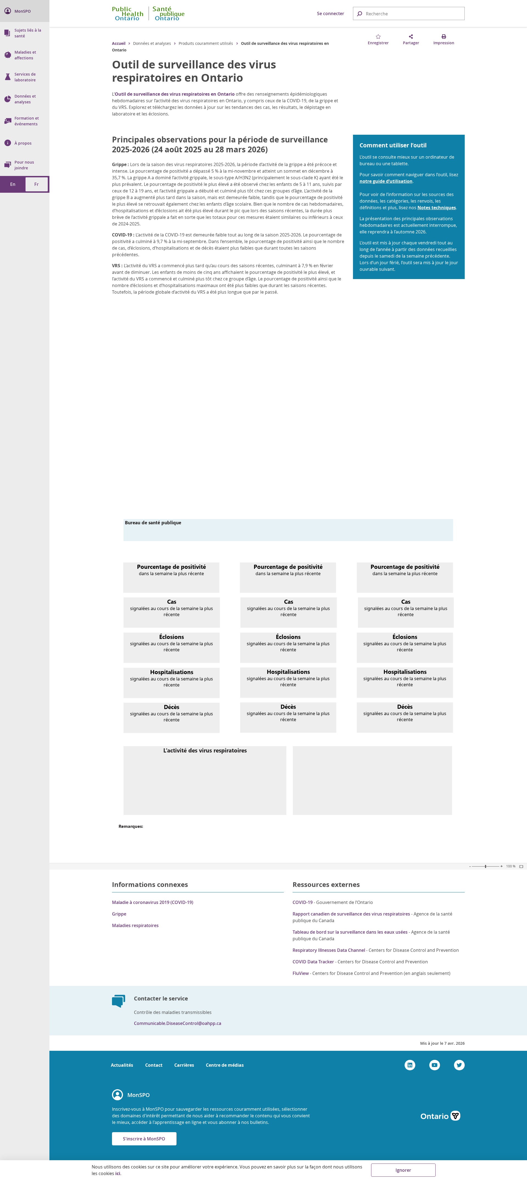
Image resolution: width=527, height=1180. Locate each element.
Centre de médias (225, 1065)
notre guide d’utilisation (386, 181)
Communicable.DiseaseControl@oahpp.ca (177, 1023)
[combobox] (408, 13)
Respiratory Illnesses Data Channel (329, 950)
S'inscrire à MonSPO (144, 1139)
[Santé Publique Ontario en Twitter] (459, 1065)
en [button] (12, 184)
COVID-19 (303, 902)
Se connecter (330, 13)
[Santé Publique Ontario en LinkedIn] (410, 1065)
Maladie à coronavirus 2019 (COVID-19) (152, 902)
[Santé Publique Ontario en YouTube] (434, 1065)
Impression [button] (443, 42)
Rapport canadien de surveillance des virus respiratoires (351, 914)
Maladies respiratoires (135, 925)
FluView (301, 973)
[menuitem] (24, 11)
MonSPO (138, 1095)
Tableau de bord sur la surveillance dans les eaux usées (350, 932)
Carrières (184, 1065)
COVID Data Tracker (313, 962)
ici (117, 1173)
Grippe (119, 914)
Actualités (122, 1065)
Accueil (118, 43)
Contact (153, 1065)
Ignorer (403, 1170)
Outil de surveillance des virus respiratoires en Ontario (194, 71)
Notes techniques (436, 208)
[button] (359, 13)
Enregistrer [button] (378, 42)
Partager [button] (411, 42)
